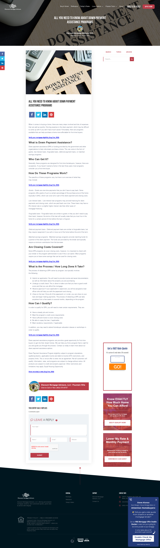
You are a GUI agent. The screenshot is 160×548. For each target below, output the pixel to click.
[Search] (132, 59)
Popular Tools (110, 6)
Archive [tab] (129, 52)
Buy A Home (64, 6)
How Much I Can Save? (117, 459)
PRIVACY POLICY (32, 518)
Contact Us (95, 501)
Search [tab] (108, 52)
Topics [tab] (118, 52)
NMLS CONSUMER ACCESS (49, 518)
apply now (148, 7)
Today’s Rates (85, 6)
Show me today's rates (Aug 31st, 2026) (41, 371)
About (121, 6)
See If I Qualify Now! (117, 423)
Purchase (68, 497)
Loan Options (97, 6)
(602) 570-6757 (134, 6)
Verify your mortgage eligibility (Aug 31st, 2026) (44, 137)
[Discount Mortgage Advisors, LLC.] (12, 7)
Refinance (74, 6)
